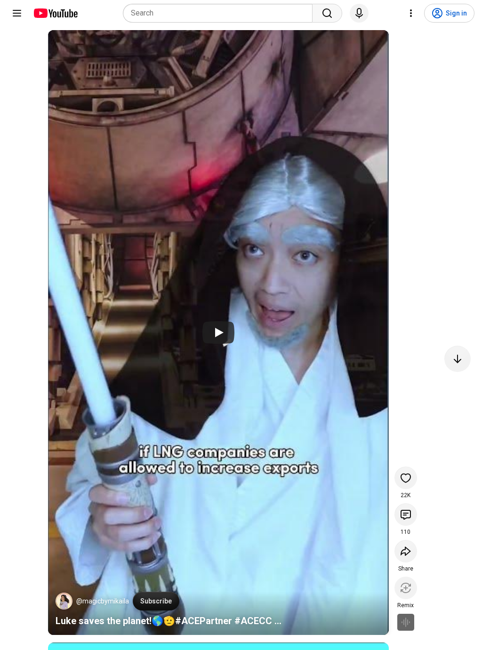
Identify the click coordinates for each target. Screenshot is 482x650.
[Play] (218, 332)
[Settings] (411, 13)
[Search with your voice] (359, 13)
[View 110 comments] (405, 514)
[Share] (405, 551)
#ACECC (253, 620)
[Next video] (457, 359)
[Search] (327, 13)
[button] (64, 601)
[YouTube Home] (55, 13)
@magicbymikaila (102, 601)
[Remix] (405, 588)
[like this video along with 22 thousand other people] (405, 478)
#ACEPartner (203, 620)
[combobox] (220, 13)
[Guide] (17, 13)
